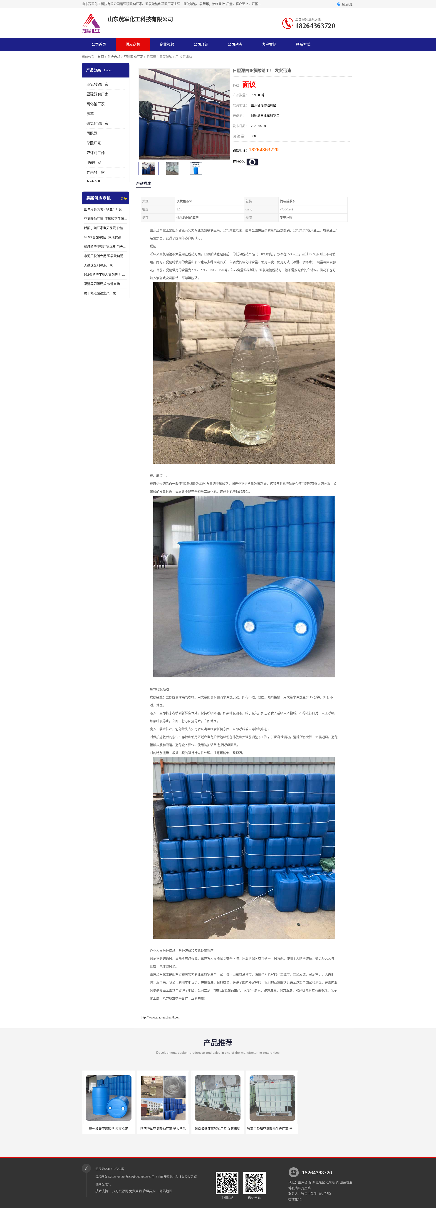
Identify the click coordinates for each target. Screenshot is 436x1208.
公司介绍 (201, 44)
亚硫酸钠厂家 (133, 57)
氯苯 (90, 114)
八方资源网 (120, 1191)
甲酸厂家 (94, 163)
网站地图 (165, 1191)
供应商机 (133, 44)
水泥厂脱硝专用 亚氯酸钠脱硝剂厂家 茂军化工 (105, 256)
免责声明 (135, 1191)
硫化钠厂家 (96, 104)
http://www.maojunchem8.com (160, 1017)
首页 (101, 57)
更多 (124, 198)
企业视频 (167, 44)
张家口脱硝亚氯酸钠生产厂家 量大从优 (219, 1129)
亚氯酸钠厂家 (97, 84)
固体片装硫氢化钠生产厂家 (103, 209)
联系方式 (303, 44)
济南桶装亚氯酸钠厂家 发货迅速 (162, 1129)
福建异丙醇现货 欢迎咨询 (102, 284)
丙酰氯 (92, 133)
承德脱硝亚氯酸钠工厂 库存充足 (326, 1129)
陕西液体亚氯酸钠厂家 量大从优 (108, 1129)
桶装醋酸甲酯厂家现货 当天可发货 (105, 246)
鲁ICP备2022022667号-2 (141, 1176)
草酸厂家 (94, 143)
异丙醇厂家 (96, 172)
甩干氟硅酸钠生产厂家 (100, 293)
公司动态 (235, 44)
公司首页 (99, 44)
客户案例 (269, 44)
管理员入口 (151, 1191)
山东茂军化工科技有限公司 (175, 1176)
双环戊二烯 (96, 153)
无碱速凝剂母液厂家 (98, 265)
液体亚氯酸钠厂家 (271, 1129)
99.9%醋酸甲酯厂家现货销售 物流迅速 (105, 237)
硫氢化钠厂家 (97, 123)
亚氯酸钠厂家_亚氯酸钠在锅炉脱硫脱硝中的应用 (105, 218)
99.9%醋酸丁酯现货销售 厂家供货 (105, 274)
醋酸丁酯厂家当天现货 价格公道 (105, 228)
